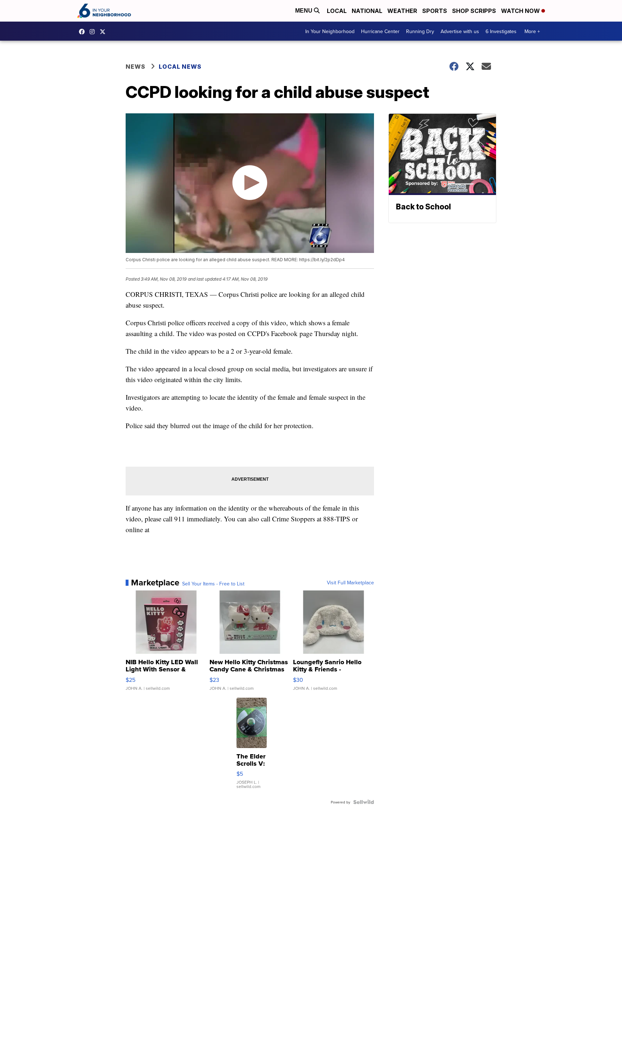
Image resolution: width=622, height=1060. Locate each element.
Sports (434, 10)
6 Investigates (501, 31)
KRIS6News (83, 32)
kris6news (94, 32)
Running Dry (420, 31)
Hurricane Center (380, 31)
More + (532, 31)
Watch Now (521, 10)
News (135, 66)
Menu (304, 11)
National (367, 10)
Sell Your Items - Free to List (213, 583)
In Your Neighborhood (330, 31)
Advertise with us (460, 31)
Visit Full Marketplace (350, 582)
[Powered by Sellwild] (363, 802)
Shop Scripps (474, 10)
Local (337, 10)
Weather (402, 10)
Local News (180, 66)
